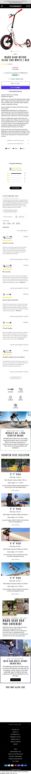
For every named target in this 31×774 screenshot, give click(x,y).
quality (8, 223)
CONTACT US (15, 729)
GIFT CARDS (15, 761)
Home (15, 54)
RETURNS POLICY (15, 734)
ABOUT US (15, 732)
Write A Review (16, 188)
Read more (22, 282)
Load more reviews (15, 377)
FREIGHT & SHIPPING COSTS (15, 754)
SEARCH (15, 744)
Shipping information (15, 143)
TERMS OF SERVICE (15, 741)
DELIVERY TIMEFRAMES (15, 756)
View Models (15, 490)
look (4, 223)
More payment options (15, 91)
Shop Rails (15, 679)
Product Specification (15, 140)
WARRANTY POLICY (15, 737)
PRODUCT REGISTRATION (15, 758)
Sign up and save (15, 724)
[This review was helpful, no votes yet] (24, 259)
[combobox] (22, 230)
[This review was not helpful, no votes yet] (26, 259)
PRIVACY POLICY (15, 739)
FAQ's (15, 749)
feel (13, 223)
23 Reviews (10, 64)
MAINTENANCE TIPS (15, 751)
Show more (6, 227)
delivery (18, 223)
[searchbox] (9, 217)
